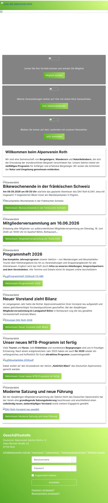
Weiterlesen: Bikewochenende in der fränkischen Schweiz (35, 207)
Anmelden (54, 482)
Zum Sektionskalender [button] (54, 105)
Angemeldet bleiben (45, 475)
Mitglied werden (96, 452)
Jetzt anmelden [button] (54, 136)
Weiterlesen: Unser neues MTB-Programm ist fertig (32, 376)
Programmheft (26, 276)
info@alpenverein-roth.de (16, 452)
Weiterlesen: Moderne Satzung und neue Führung (31, 416)
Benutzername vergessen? (45, 493)
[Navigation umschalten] (105, 4)
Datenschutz (52, 452)
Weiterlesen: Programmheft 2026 (22, 283)
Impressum (38, 452)
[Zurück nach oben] (105, 500)
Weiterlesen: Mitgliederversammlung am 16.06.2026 (32, 238)
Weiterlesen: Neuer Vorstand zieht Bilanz (26, 327)
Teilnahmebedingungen (73, 452)
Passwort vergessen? (43, 490)
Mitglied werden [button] (54, 75)
